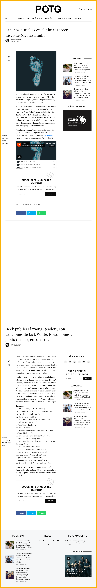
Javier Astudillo (16, 344)
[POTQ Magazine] (48, 9)
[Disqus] (48, 244)
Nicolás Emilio (36, 204)
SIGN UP (50, 194)
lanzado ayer (50, 135)
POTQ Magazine (16, 39)
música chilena (27, 204)
